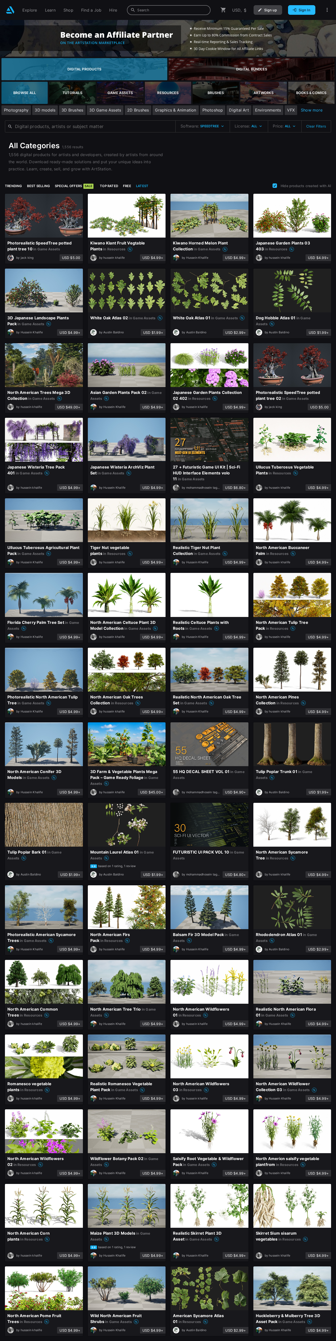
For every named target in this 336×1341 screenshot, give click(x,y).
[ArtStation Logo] (10, 10)
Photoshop (212, 110)
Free (127, 186)
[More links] (327, 10)
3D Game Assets (105, 110)
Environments (268, 110)
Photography (16, 110)
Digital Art (239, 110)
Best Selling (38, 186)
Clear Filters (316, 126)
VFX (291, 110)
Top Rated (109, 186)
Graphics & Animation (175, 110)
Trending (13, 186)
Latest (142, 186)
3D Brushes (72, 110)
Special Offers (73, 186)
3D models (45, 110)
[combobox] (169, 10)
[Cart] (223, 10)
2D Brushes (138, 110)
